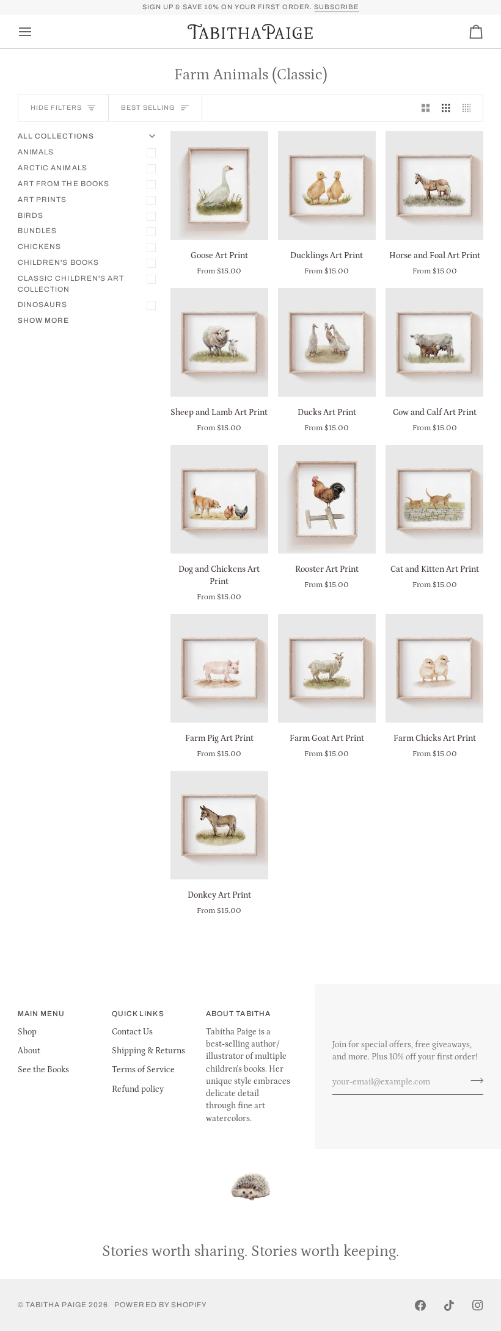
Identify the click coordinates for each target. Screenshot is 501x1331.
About (29, 1051)
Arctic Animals (52, 167)
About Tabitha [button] (238, 1013)
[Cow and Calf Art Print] (434, 342)
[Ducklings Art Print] (327, 185)
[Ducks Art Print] (327, 342)
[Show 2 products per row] (425, 108)
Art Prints (42, 199)
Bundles (37, 230)
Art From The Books (63, 183)
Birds (30, 215)
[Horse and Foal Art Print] (434, 185)
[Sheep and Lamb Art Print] (219, 342)
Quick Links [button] (138, 1013)
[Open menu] (36, 31)
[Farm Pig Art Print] (219, 668)
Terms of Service (143, 1070)
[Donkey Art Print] (219, 825)
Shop (27, 1032)
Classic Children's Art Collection (71, 284)
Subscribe (336, 6)
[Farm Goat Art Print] (327, 668)
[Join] (473, 1081)
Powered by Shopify (160, 1304)
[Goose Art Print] (219, 185)
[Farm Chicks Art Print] (434, 668)
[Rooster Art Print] (327, 499)
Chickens (40, 246)
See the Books (43, 1070)
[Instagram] (477, 1305)
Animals (36, 152)
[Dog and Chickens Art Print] (219, 499)
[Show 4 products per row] (469, 108)
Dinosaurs (43, 304)
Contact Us (132, 1032)
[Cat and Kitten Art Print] (434, 499)
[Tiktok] (449, 1305)
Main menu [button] (41, 1013)
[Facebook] (420, 1305)
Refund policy (138, 1089)
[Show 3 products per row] (446, 108)
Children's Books (58, 262)
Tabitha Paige (56, 1304)
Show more (44, 320)
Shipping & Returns (148, 1051)
